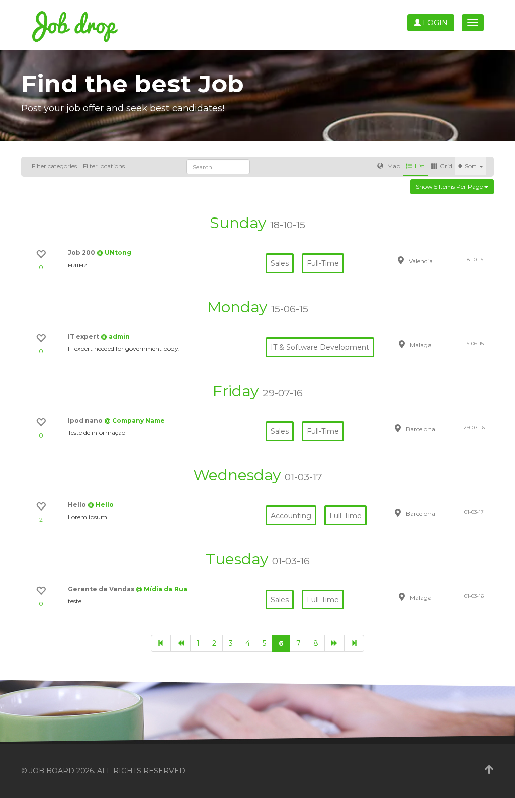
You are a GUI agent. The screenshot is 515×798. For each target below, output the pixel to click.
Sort (471, 166)
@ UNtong (114, 252)
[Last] (354, 643)
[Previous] (180, 643)
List (420, 166)
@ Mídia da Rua (161, 589)
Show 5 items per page (450, 186)
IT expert (84, 336)
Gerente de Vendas (102, 589)
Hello (78, 505)
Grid (446, 166)
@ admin (115, 336)
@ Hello (101, 505)
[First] (161, 643)
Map (393, 166)
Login (434, 22)
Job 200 (82, 252)
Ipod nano (86, 420)
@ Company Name (134, 420)
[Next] (334, 643)
